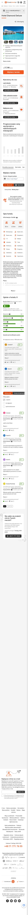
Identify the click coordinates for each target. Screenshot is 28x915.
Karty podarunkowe (10, 825)
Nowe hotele (13, 820)
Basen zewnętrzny (20, 231)
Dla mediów (21, 808)
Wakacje (6, 6)
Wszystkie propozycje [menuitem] (8, 167)
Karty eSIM (18, 831)
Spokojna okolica (20, 245)
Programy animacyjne (20, 249)
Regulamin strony (8, 835)
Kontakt (13, 810)
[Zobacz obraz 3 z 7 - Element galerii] (16, 42)
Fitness (8, 249)
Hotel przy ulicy (9, 245)
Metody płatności (14, 818)
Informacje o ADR (8, 839)
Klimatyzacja (9, 231)
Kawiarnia (8, 256)
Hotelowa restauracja (20, 252)
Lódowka (8, 242)
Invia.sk (16, 895)
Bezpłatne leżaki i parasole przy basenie (20, 235)
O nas (3, 808)
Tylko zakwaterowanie (10, 95)
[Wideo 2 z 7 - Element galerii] (11, 42)
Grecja (10, 6)
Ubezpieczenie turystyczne (10, 829)
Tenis (18, 242)
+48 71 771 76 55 (13, 846)
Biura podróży (6, 810)
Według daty (8, 393)
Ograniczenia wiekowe (20, 256)
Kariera (19, 810)
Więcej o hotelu (6, 61)
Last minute (7, 83)
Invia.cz (12, 895)
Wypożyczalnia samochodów (13, 827)
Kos (14, 6)
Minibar (19, 238)
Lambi (17, 6)
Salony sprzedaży (11, 808)
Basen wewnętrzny (9, 235)
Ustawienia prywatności (16, 837)
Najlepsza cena (8, 108)
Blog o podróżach (9, 816)
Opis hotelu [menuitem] (18, 167)
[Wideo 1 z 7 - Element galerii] (6, 42)
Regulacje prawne (19, 839)
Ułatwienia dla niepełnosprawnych (9, 252)
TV (7, 238)
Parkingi (19, 825)
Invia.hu (20, 895)
